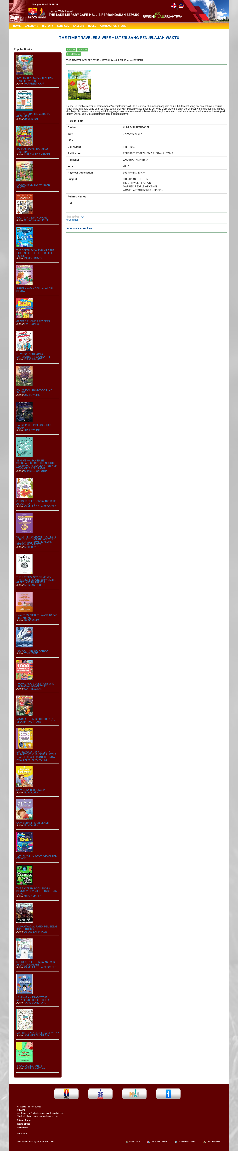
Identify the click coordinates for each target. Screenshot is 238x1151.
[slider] (72, 216)
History (47, 25)
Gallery (78, 25)
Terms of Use (23, 1124)
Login (124, 25)
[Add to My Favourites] (82, 217)
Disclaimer (22, 1127)
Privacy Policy (24, 1120)
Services (63, 25)
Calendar (31, 25)
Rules (92, 25)
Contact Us (108, 25)
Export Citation (73, 54)
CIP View (71, 50)
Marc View (82, 50)
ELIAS (22, 1110)
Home (17, 25)
